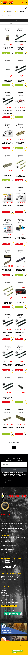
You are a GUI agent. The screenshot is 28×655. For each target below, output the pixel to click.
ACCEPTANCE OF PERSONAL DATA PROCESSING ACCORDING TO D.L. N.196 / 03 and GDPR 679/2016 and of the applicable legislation (14, 474)
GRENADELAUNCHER (20, 125)
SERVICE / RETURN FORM (9, 606)
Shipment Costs (5, 597)
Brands (3, 592)
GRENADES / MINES (20, 220)
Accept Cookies (17, 650)
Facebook (8, 480)
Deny (14, 652)
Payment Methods (5, 595)
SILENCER (20, 252)
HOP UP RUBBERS (7, 188)
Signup (14, 469)
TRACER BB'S (7, 30)
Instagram (9, 482)
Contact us (3, 588)
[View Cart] (26, 8)
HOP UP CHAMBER (20, 93)
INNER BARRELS (20, 30)
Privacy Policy (4, 594)
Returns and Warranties (7, 599)
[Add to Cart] (12, 53)
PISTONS (20, 379)
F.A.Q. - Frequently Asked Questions (10, 602)
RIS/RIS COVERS (8, 252)
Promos (3, 601)
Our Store (3, 590)
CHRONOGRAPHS (20, 284)
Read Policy (19, 475)
